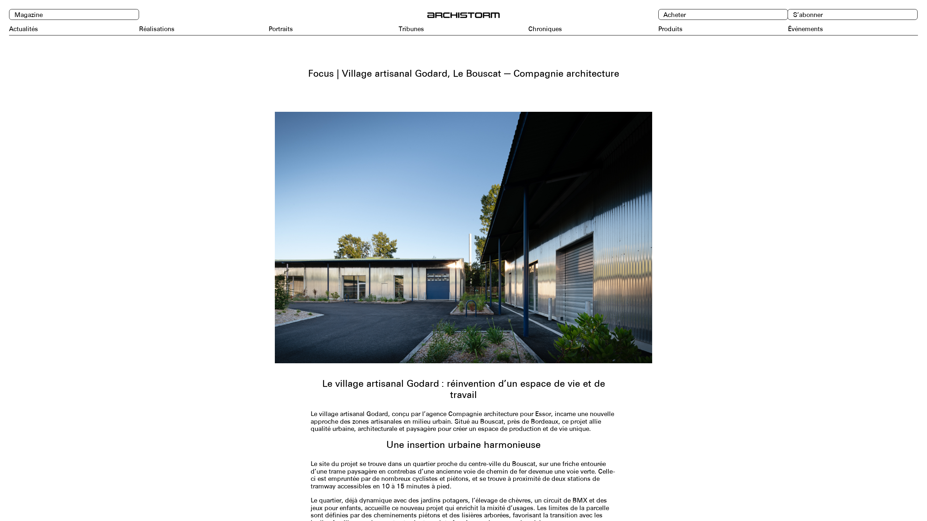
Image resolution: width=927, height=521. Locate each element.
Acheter (674, 15)
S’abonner (808, 15)
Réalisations (157, 29)
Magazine (28, 15)
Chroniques (545, 29)
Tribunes (411, 29)
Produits (670, 29)
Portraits (281, 29)
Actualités (23, 29)
